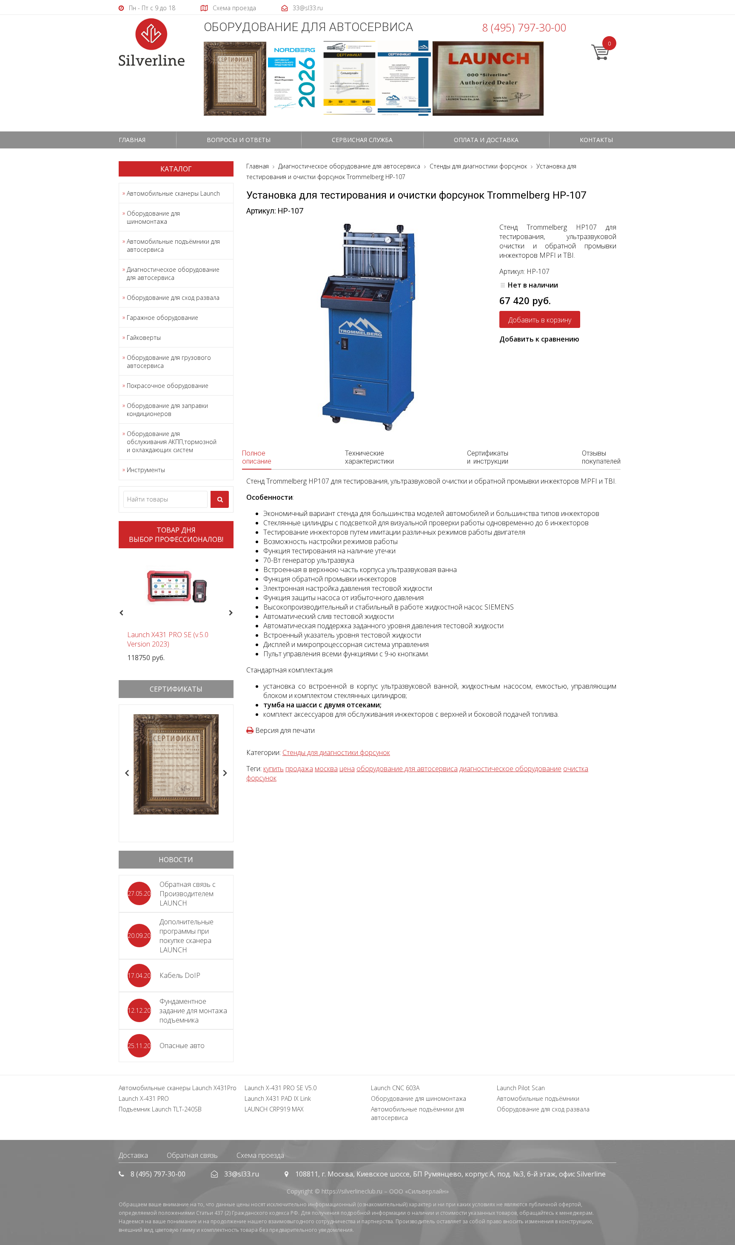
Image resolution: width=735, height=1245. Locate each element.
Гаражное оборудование (162, 317)
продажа (299, 768)
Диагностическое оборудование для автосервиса (173, 273)
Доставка (133, 1155)
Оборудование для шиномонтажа (153, 217)
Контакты (596, 140)
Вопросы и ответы (239, 140)
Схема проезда (260, 1155)
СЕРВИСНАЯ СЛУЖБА (362, 140)
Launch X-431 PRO (144, 1098)
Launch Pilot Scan (521, 1088)
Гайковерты (144, 337)
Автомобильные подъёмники (538, 1098)
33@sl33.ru (241, 1174)
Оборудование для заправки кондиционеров (167, 410)
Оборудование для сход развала (173, 297)
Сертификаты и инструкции (487, 457)
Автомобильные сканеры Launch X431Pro (177, 1088)
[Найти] (220, 499)
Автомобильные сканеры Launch (173, 193)
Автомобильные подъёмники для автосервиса (173, 245)
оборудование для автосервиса (407, 768)
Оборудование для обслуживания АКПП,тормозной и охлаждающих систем (172, 442)
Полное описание (256, 457)
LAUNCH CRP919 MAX (274, 1109)
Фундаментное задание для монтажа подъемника (193, 1011)
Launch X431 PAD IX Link (278, 1098)
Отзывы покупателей (601, 457)
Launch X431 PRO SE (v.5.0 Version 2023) (167, 639)
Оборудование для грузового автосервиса (169, 361)
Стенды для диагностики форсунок (336, 752)
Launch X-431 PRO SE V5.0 (280, 1088)
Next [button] (234, 613)
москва (326, 768)
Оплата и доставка (486, 140)
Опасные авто (182, 1045)
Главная (132, 140)
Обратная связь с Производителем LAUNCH (188, 894)
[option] (176, 608)
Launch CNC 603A (395, 1088)
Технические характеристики (369, 457)
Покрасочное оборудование (167, 386)
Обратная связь (192, 1155)
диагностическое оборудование (510, 768)
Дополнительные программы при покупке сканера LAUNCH (187, 935)
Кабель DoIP (180, 975)
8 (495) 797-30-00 (524, 27)
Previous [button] (120, 613)
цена (347, 768)
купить (273, 768)
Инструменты (146, 470)
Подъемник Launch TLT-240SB (160, 1109)
